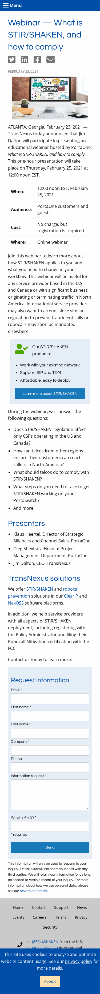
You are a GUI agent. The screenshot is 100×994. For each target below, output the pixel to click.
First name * (21, 707)
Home (18, 907)
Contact (39, 907)
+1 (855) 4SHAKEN (42, 941)
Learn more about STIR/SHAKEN (50, 394)
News (82, 907)
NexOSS (16, 603)
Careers (40, 917)
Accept (50, 981)
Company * (20, 742)
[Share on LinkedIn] (27, 61)
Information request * (28, 776)
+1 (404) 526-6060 (42, 947)
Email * (16, 690)
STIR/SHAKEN (39, 589)
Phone (16, 759)
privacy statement (33, 891)
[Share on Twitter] (14, 61)
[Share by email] (52, 61)
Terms (60, 917)
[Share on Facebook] (40, 61)
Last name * (21, 724)
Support (61, 907)
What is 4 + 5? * (23, 817)
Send (50, 847)
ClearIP (71, 596)
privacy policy (78, 961)
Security (50, 927)
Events (18, 917)
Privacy (81, 917)
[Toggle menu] (6, 5)
